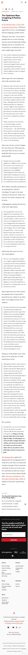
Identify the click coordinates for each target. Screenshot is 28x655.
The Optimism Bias (8, 457)
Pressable (9, 623)
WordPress (17, 621)
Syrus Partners (15, 632)
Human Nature (5, 11)
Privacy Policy (19, 623)
